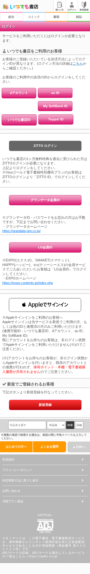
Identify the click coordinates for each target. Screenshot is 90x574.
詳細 (79, 425)
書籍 (56, 17)
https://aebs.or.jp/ (43, 556)
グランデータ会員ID (45, 200)
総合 (11, 17)
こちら (78, 63)
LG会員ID (45, 247)
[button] (45, 304)
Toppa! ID (55, 119)
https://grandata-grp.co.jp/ (21, 231)
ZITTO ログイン (45, 146)
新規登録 (45, 405)
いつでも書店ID (19, 120)
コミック (34, 17)
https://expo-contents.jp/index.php (27, 283)
